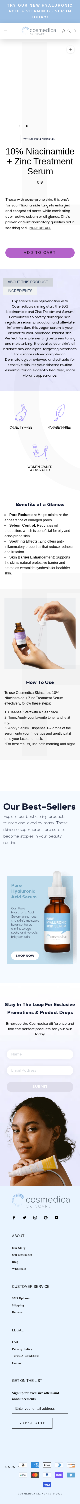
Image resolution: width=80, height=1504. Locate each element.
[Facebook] (14, 1217)
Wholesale (19, 1268)
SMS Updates (21, 1298)
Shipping (18, 1305)
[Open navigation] (5, 31)
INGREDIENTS (20, 291)
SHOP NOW (25, 956)
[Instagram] (35, 1217)
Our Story (19, 1248)
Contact (17, 1363)
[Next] (61, 126)
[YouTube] (56, 1217)
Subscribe (32, 1423)
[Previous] (19, 126)
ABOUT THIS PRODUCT (28, 282)
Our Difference (22, 1254)
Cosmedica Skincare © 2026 (40, 1493)
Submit (40, 1087)
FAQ (15, 1342)
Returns (17, 1312)
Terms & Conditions (25, 1356)
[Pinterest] (46, 1217)
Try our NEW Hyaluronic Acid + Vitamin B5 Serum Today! (40, 11)
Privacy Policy (22, 1349)
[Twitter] (24, 1217)
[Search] (69, 31)
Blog (15, 1261)
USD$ (10, 1467)
